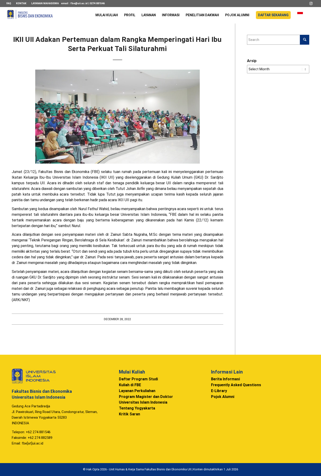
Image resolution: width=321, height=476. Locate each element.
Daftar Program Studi (138, 379)
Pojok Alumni (222, 396)
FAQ (8, 3)
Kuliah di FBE (130, 385)
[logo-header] (29, 17)
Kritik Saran (129, 414)
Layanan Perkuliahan (137, 391)
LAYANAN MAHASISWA (45, 3)
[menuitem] (10, 3)
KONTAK (21, 3)
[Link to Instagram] (311, 3)
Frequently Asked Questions (236, 385)
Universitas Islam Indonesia (143, 402)
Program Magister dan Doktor (146, 396)
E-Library (219, 391)
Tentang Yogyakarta (137, 408)
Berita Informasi (225, 379)
